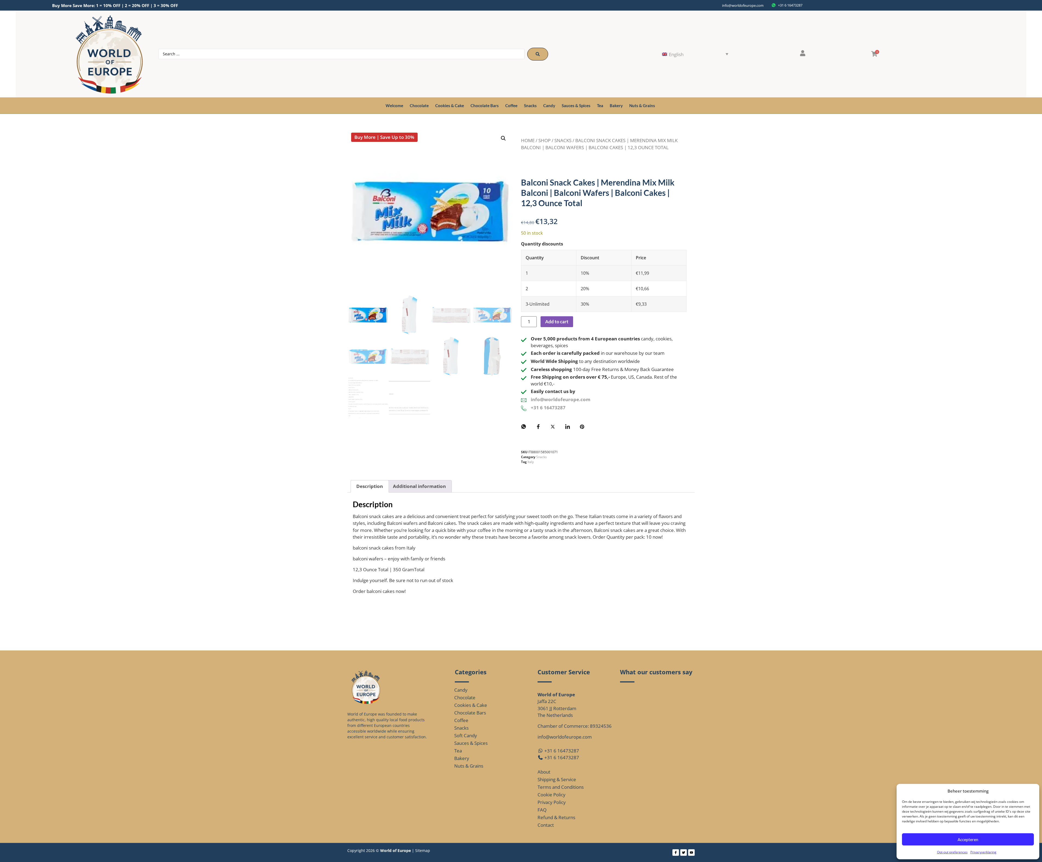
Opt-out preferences (952, 852)
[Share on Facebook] (538, 426)
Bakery (616, 105)
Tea (600, 105)
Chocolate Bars (485, 105)
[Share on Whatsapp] (523, 426)
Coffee (511, 105)
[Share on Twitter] (552, 426)
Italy (531, 461)
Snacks (530, 105)
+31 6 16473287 (548, 407)
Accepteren (968, 839)
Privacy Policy (552, 802)
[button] (503, 138)
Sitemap (422, 850)
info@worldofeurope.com (743, 5)
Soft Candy (465, 735)
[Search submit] (537, 54)
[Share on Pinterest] (582, 426)
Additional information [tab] (419, 486)
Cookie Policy (552, 794)
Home (528, 140)
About (544, 772)
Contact (546, 825)
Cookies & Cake (449, 105)
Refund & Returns (556, 817)
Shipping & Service (557, 779)
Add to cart (556, 321)
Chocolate (419, 105)
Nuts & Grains (642, 105)
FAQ (542, 810)
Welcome (394, 105)
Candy (549, 105)
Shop (544, 140)
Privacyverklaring (983, 852)
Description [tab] (369, 486)
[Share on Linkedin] (567, 426)
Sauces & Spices (576, 105)
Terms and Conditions (561, 787)
